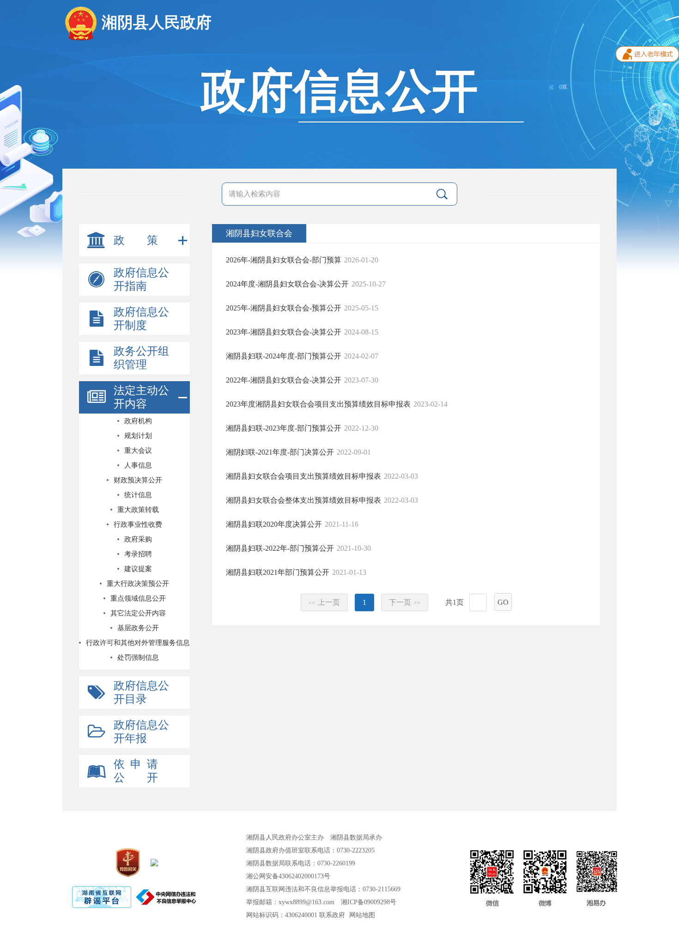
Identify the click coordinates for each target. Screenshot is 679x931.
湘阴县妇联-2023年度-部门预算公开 (283, 428)
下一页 (404, 602)
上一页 (324, 602)
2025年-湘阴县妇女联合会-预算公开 (283, 308)
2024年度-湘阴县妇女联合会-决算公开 (287, 284)
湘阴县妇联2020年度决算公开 (274, 524)
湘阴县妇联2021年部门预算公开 (277, 572)
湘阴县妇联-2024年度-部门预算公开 (283, 356)
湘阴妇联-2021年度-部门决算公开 (280, 452)
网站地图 (362, 915)
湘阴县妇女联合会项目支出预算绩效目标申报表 (303, 476)
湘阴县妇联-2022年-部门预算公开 (280, 548)
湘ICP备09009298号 (368, 902)
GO (503, 602)
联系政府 (332, 915)
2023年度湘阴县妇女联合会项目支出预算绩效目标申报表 (318, 404)
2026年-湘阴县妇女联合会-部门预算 (283, 260)
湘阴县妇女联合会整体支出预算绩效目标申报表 (303, 500)
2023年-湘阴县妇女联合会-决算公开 (283, 332)
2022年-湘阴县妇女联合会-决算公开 (283, 380)
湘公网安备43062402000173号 (288, 876)
